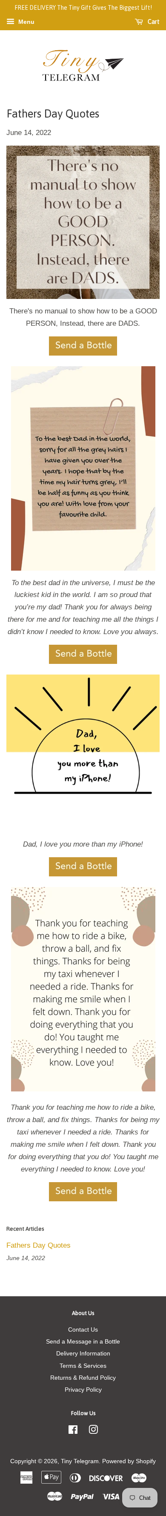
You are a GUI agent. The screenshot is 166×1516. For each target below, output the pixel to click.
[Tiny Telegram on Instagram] (93, 1431)
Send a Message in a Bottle (83, 1341)
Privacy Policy (83, 1389)
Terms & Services (83, 1365)
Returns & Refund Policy (83, 1377)
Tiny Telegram (80, 1461)
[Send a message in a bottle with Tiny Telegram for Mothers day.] (83, 353)
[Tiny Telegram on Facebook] (73, 1431)
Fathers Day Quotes (38, 1245)
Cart (153, 21)
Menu (25, 21)
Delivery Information (83, 1353)
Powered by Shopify (129, 1461)
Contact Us (83, 1329)
